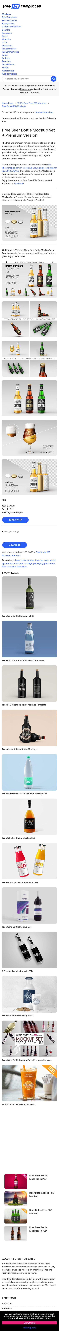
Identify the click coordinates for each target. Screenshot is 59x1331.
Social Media (8, 64)
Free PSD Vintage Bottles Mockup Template (24, 705)
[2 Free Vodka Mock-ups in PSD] (29, 950)
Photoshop (25, 89)
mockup (9, 563)
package (28, 563)
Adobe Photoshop (44, 112)
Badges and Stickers (11, 26)
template (11, 566)
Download (14, 544)
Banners (6, 30)
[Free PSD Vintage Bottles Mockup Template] (29, 683)
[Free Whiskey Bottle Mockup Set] (29, 817)
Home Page (7, 103)
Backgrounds (8, 23)
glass (46, 560)
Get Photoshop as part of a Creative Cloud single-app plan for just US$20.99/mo (29, 167)
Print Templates (9, 20)
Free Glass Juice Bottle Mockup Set (20, 882)
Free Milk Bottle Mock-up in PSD (18, 1015)
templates (22, 566)
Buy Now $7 (15, 519)
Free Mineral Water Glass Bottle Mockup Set (24, 793)
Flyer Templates (9, 17)
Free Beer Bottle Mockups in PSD (38, 1229)
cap (41, 560)
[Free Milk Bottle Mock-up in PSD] (29, 994)
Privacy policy (29, 1328)
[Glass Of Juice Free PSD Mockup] (29, 1083)
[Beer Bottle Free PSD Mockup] (15, 1216)
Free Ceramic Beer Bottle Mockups (19, 749)
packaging (38, 563)
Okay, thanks (29, 1323)
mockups (18, 563)
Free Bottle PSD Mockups (14, 106)
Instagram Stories (10, 52)
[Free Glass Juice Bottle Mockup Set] (29, 861)
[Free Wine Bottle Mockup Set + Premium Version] (29, 1039)
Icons (4, 42)
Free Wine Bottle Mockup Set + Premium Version (26, 1060)
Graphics (6, 39)
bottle (23, 560)
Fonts (4, 36)
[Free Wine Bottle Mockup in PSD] (29, 594)
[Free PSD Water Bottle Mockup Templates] (29, 639)
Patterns (6, 58)
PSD (4, 566)
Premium (6, 61)
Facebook (7, 33)
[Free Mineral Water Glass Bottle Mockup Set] (29, 772)
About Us (8, 1303)
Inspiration (7, 45)
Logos (5, 55)
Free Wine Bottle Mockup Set (16, 927)
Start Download (32, 92)
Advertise (8, 1308)
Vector (5, 67)
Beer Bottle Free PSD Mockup (40, 1212)
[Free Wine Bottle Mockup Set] (29, 905)
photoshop (49, 563)
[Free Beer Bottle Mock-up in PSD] (15, 1181)
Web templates (9, 74)
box (37, 560)
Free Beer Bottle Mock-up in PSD (38, 1177)
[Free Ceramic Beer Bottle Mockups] (29, 728)
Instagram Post (9, 48)
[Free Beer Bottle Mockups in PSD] (15, 1233)
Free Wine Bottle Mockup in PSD (18, 616)
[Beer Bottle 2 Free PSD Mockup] (15, 1198)
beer (17, 560)
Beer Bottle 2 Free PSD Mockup (41, 1194)
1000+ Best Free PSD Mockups (31, 103)
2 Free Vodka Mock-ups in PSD (17, 971)
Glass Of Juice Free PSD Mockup (18, 1104)
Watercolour (8, 70)
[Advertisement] (29, 1138)
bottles (30, 560)
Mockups (6, 14)
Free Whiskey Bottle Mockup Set (18, 838)
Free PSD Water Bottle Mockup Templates (23, 660)
